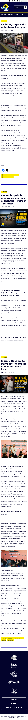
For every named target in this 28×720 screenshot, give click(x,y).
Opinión (16, 14)
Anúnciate (14, 699)
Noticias (10, 14)
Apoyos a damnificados (7, 638)
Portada (3, 14)
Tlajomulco (10, 640)
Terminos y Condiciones (14, 708)
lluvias (4, 640)
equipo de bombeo (7, 175)
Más (23, 14)
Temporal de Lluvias (8, 177)
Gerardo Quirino (19, 638)
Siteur (16, 175)
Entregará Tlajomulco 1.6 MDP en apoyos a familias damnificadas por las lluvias (13, 292)
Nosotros (14, 704)
